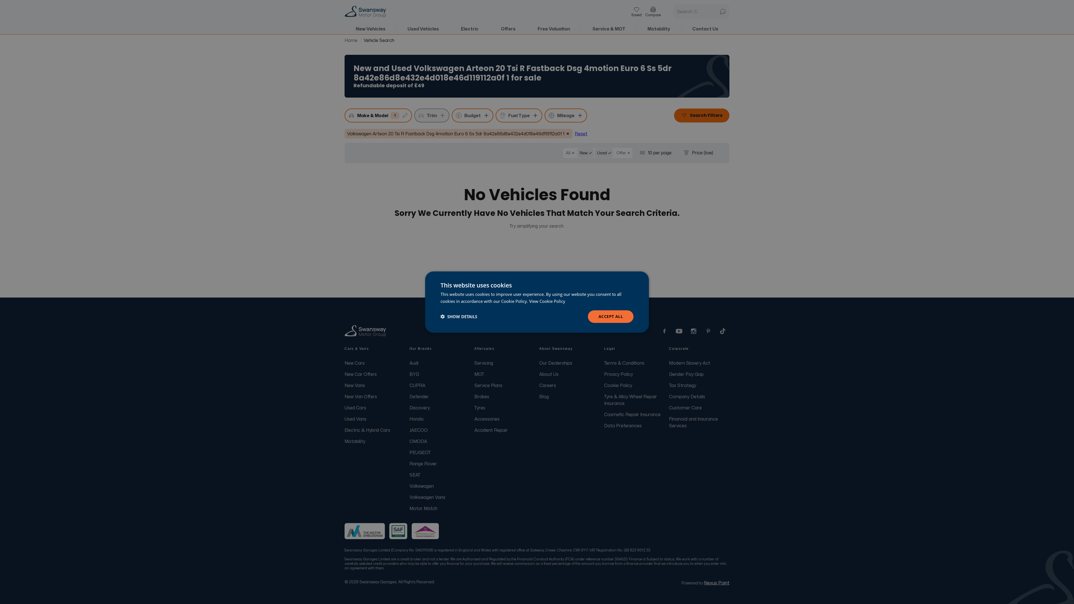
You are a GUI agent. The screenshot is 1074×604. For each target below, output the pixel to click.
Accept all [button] (611, 316)
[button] (459, 316)
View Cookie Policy (547, 301)
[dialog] (537, 302)
